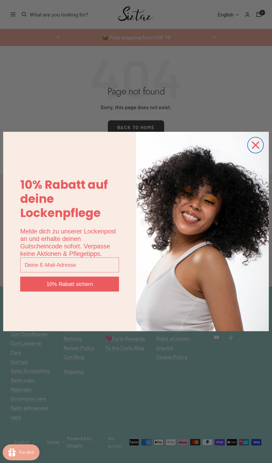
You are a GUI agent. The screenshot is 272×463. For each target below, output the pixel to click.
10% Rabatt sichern (69, 284)
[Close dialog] (256, 145)
